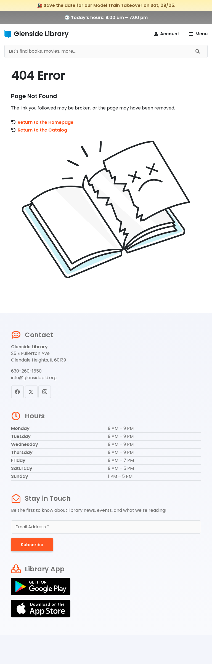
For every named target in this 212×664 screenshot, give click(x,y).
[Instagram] (44, 391)
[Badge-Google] (106, 586)
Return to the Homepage (45, 122)
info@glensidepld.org (34, 377)
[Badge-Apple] (106, 608)
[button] (198, 34)
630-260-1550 (26, 371)
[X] (31, 391)
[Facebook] (17, 391)
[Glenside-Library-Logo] (7, 34)
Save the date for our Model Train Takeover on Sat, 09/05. (109, 5)
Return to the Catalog (42, 130)
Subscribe (32, 545)
